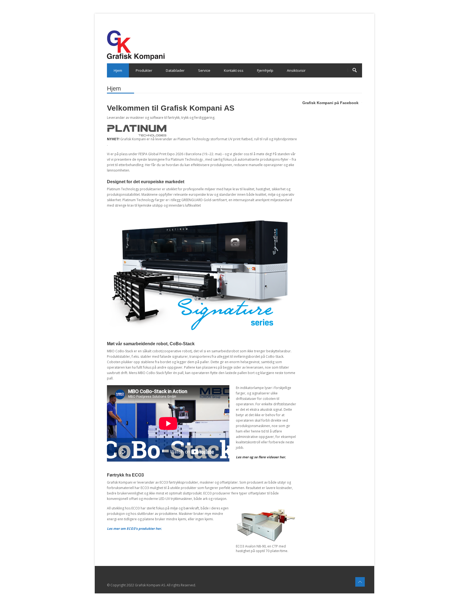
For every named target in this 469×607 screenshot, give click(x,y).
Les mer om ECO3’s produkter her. (134, 528)
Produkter (144, 70)
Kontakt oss (233, 70)
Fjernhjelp (265, 70)
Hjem (118, 70)
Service (204, 70)
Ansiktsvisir (296, 70)
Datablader (175, 70)
